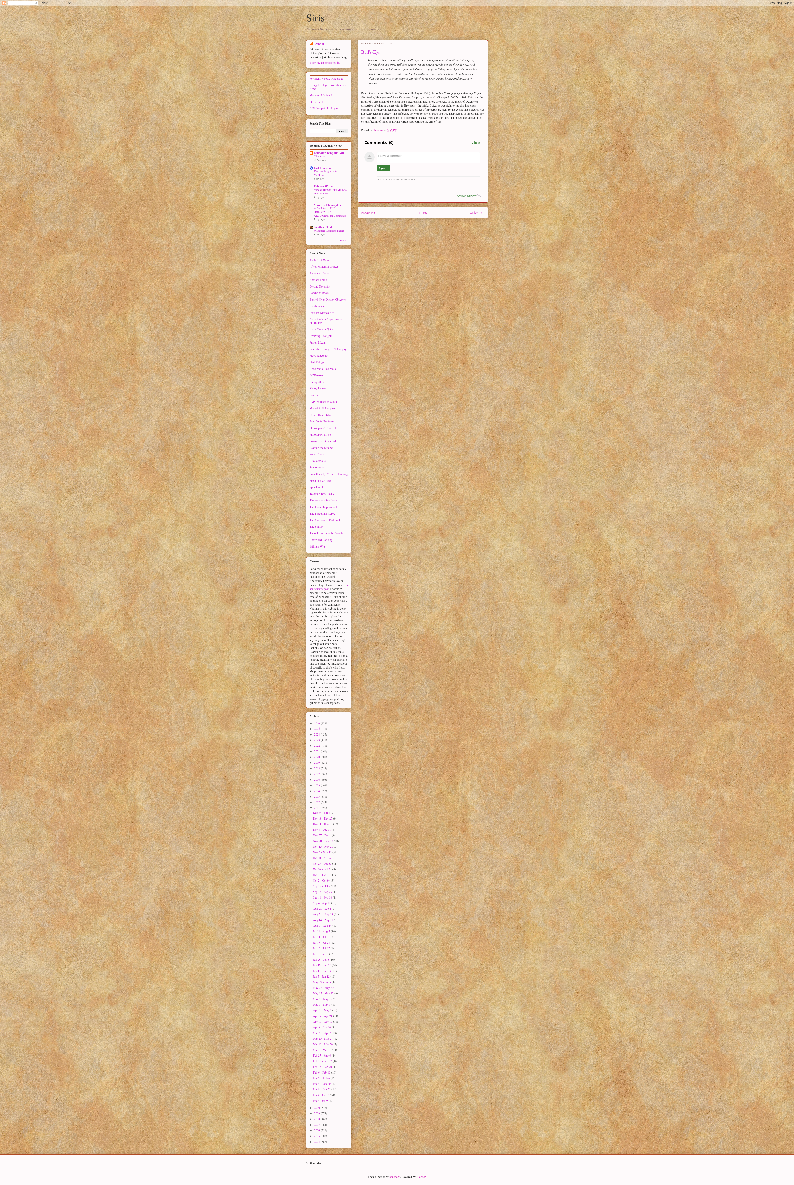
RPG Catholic (318, 461)
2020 (317, 757)
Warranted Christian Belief (329, 230)
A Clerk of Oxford (320, 260)
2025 (317, 729)
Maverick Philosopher (327, 205)
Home (423, 212)
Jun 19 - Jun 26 (322, 965)
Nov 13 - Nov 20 (323, 846)
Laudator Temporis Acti (329, 153)
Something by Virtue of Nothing (329, 474)
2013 (317, 796)
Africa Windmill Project (324, 266)
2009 (317, 1113)
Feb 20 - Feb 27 (323, 1061)
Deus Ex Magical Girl (322, 313)
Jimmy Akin (317, 382)
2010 (317, 1108)
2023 (317, 740)
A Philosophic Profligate (324, 108)
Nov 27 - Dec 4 (322, 835)
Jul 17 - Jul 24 (322, 942)
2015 (317, 785)
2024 (317, 734)
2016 (317, 779)
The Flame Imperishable (324, 507)
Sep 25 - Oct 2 (322, 886)
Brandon (319, 44)
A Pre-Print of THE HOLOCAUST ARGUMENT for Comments (330, 211)
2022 (317, 746)
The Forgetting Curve (322, 513)
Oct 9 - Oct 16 (322, 875)
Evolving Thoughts (321, 336)
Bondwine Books (319, 293)
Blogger (421, 1177)
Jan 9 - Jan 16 (321, 1095)
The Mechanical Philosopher (326, 520)
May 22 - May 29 (323, 988)
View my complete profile (325, 63)
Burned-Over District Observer (328, 299)
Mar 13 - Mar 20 (323, 1044)
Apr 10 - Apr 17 (323, 1021)
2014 (317, 791)
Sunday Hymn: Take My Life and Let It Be (330, 191)
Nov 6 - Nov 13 (322, 852)
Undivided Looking (321, 540)
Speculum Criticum (321, 481)
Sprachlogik (317, 487)
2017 (317, 774)
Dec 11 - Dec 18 (323, 824)
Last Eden (315, 395)
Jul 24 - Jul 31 (322, 937)
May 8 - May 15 (323, 999)
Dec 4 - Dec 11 (322, 830)
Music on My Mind (321, 95)
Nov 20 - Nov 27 (323, 841)
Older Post (477, 212)
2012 (317, 802)
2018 (317, 768)
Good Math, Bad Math (323, 369)
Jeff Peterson (317, 375)
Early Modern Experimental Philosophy (326, 321)
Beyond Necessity (320, 286)
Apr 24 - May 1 (322, 1010)
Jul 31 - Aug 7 (322, 931)
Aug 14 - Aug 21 (323, 920)
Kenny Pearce (318, 388)
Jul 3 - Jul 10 (321, 954)
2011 (317, 808)
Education (319, 156)
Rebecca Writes (323, 186)
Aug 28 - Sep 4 (322, 909)
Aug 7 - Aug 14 (322, 925)
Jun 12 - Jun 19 (322, 971)
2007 (317, 1125)
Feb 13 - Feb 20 (323, 1067)
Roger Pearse (317, 454)
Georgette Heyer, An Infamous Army (328, 87)
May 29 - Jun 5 (322, 982)
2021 (317, 751)
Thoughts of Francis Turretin (326, 533)
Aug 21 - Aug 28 (323, 914)
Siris (315, 17)
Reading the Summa (321, 448)
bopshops (394, 1177)
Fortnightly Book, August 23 (326, 78)
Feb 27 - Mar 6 (322, 1055)
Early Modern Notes (321, 329)
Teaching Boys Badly (322, 494)
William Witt (317, 546)
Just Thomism (323, 168)
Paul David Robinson (322, 421)
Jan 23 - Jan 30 (322, 1084)
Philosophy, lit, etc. (321, 434)
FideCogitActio (319, 355)
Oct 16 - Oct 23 (322, 869)
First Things (317, 362)
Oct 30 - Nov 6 (322, 858)
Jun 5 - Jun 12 (321, 976)
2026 (317, 723)
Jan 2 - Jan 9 (321, 1101)
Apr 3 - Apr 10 (322, 1027)
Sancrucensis (317, 467)
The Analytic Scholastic (323, 500)
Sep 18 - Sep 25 (323, 892)
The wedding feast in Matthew (325, 173)
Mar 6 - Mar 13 (322, 1050)
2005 (317, 1136)
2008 (317, 1119)
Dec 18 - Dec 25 (323, 818)
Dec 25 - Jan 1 (322, 813)
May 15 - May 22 (323, 993)
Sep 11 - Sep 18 (323, 897)
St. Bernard (316, 102)
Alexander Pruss (319, 273)
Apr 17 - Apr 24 (323, 1016)
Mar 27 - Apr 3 (322, 1033)
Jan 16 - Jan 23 (322, 1089)
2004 (317, 1142)
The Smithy (316, 526)
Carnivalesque (318, 306)
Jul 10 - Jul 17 (322, 948)
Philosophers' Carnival (323, 428)
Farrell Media (317, 342)
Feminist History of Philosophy (328, 349)
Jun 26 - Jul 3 (321, 959)
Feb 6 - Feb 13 (322, 1072)
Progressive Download (323, 441)
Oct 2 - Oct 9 (321, 880)
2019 (317, 762)
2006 (317, 1130)
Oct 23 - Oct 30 (322, 863)
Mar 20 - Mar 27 (323, 1038)
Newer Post (369, 212)
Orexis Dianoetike (320, 415)
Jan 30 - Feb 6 (322, 1078)
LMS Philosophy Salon (323, 402)
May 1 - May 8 (322, 1004)
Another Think (323, 227)
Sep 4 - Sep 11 (322, 903)
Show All (344, 240)
